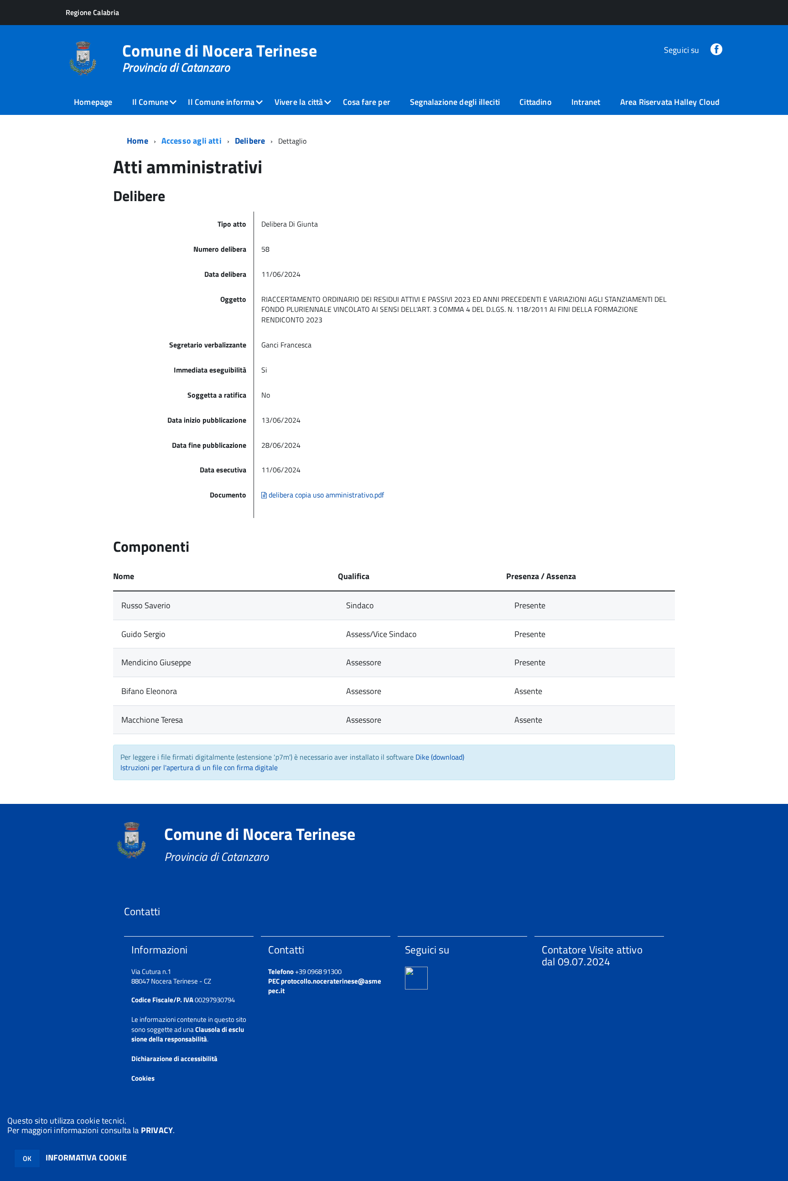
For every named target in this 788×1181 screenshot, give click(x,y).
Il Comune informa (221, 102)
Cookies (143, 1078)
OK (27, 1158)
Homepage (93, 102)
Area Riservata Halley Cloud (670, 102)
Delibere (250, 141)
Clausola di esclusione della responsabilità (187, 1034)
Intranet (585, 102)
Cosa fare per (366, 102)
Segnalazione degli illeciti (455, 102)
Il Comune (150, 102)
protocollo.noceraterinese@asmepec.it (324, 986)
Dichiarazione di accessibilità (174, 1058)
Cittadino (535, 102)
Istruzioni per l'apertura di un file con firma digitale (199, 767)
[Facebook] (716, 50)
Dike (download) (439, 756)
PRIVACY (157, 1130)
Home (137, 141)
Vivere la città (299, 102)
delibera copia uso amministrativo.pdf (325, 494)
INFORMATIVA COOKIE (86, 1157)
